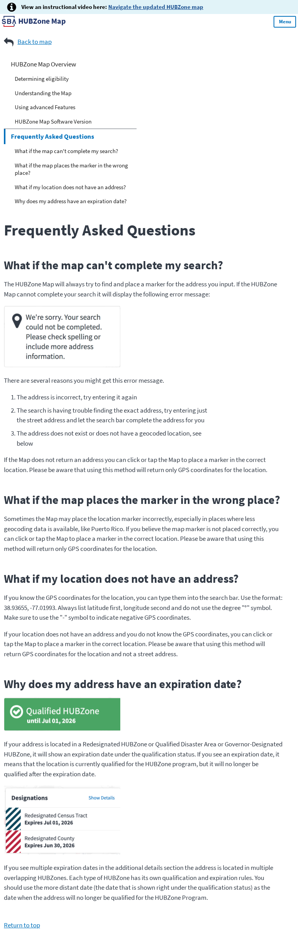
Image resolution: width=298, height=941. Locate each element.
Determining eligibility (42, 78)
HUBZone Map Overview (43, 64)
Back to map (34, 41)
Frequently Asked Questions (52, 136)
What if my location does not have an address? (70, 187)
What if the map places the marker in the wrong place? (71, 169)
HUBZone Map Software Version (53, 121)
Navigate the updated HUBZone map (155, 6)
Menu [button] (285, 21)
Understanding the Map (43, 93)
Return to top (22, 925)
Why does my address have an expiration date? (70, 201)
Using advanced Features (45, 107)
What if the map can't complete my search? (66, 151)
